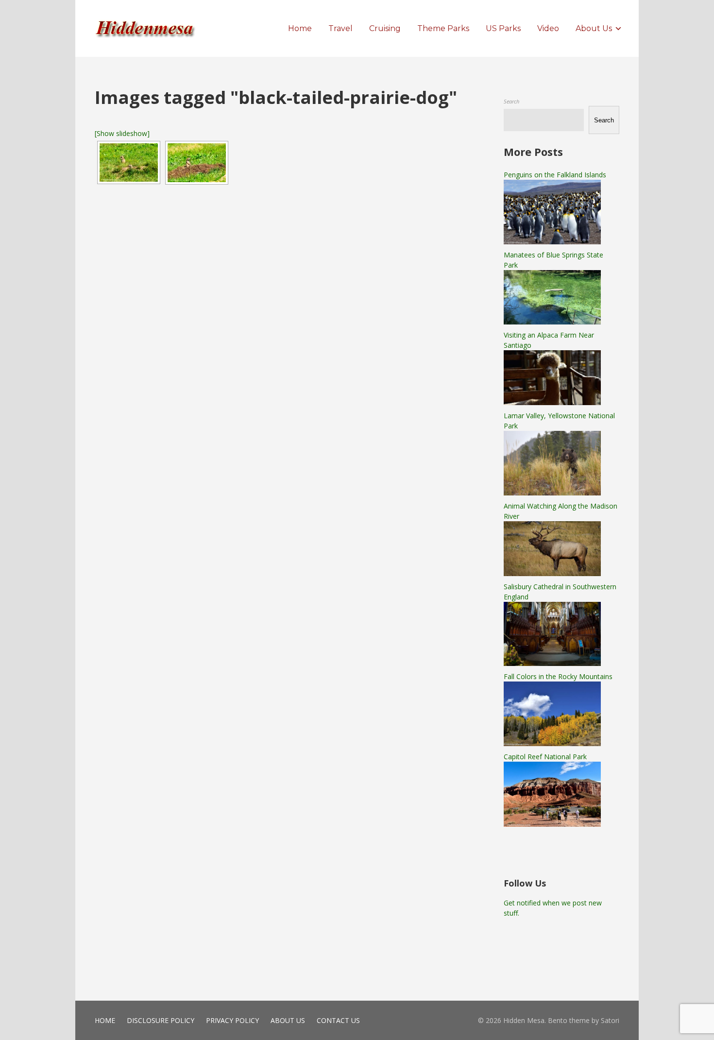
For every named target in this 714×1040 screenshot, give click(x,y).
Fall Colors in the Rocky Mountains (558, 676)
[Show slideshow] (122, 133)
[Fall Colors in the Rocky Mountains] (552, 743)
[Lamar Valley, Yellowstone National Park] (552, 492)
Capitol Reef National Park (545, 756)
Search (511, 101)
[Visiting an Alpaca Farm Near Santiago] (552, 402)
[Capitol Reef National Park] (552, 824)
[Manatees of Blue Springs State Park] (552, 321)
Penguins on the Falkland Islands (555, 174)
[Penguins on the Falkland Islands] (552, 241)
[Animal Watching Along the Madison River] (552, 573)
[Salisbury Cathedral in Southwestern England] (552, 663)
